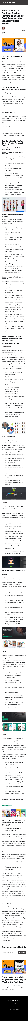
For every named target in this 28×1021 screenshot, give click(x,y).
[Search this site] (22, 2)
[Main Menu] (25, 2)
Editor (3, 32)
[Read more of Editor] (3, 28)
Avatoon (4, 734)
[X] (12, 1003)
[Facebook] (15, 1003)
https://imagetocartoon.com (12, 377)
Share (23, 30)
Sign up (14, 1006)
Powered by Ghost (14, 1009)
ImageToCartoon (8, 2)
